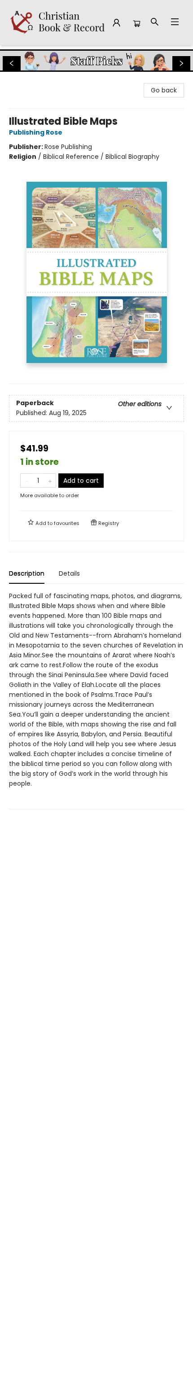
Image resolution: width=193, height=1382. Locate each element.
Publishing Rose (35, 132)
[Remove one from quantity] (26, 480)
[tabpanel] (96, 700)
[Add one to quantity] (50, 480)
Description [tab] (26, 573)
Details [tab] (69, 573)
